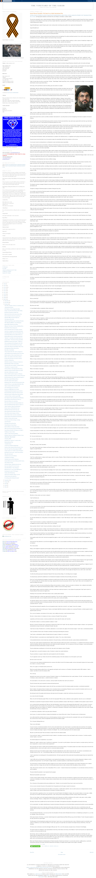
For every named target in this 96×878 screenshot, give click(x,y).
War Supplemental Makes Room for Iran (12, 348)
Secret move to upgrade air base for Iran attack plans (14, 331)
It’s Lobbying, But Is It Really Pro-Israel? (12, 478)
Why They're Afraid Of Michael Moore (11, 379)
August (6, 481)
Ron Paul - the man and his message (11, 418)
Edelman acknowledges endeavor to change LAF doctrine (15, 375)
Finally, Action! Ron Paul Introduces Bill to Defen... (14, 310)
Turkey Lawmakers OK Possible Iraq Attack (12, 385)
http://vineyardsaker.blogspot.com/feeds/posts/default (15, 164)
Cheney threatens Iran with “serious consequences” (14, 351)
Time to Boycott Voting (9, 462)
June (6, 485)
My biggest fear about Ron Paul (10, 423)
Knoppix (4, 545)
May (6, 487)
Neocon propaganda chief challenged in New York (13, 343)
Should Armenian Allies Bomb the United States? (13, 416)
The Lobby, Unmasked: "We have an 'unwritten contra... (14, 305)
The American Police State (9, 319)
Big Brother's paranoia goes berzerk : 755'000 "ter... (14, 341)
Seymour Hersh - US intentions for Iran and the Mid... (14, 339)
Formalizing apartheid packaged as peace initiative (14, 390)
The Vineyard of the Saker (48, 5)
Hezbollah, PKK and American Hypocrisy (12, 317)
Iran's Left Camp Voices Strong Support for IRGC (13, 449)
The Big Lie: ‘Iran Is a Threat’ (10, 431)
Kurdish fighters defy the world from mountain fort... (14, 336)
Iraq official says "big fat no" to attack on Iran (13, 440)
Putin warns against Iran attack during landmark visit (14, 402)
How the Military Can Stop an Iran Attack (12, 426)
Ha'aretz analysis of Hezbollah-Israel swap (12, 408)
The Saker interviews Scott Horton (11, 455)
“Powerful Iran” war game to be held (11, 367)
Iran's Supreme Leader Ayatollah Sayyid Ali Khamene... (14, 397)
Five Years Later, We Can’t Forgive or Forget (12, 419)
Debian (4, 541)
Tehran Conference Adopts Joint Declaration (12, 406)
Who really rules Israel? (9, 454)
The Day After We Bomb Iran (10, 472)
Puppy (4, 547)
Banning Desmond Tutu (9, 442)
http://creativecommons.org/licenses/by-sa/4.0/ (39, 867)
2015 (5, 285)
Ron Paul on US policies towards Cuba (11, 312)
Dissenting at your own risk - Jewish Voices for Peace (14, 452)
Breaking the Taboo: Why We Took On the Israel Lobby (14, 382)
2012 (5, 290)
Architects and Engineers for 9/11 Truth (9, 270)
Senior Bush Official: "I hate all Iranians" (12, 467)
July (6, 483)
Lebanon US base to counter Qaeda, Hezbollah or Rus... (14, 384)
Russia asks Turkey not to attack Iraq (11, 401)
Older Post (91, 852)
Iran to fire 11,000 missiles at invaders (11, 372)
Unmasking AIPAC (8, 438)
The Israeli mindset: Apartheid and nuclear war (13, 464)
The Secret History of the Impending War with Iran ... (14, 368)
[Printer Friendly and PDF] (35, 846)
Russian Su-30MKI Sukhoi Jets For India (12, 389)
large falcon (38, 874)
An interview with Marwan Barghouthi (11, 445)
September (7, 480)
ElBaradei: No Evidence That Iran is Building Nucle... (14, 326)
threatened (58, 874)
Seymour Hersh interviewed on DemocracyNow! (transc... (15, 460)
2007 (5, 299)
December (7, 300)
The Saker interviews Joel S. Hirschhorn (12, 459)
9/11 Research (5, 267)
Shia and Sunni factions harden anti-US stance (13, 411)
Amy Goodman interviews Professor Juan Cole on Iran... (14, 353)
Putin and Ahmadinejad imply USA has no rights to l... (14, 404)
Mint (3, 543)
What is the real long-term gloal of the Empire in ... (13, 428)
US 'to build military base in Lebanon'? (11, 387)
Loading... (4, 278)
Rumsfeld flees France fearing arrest (11, 327)
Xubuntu (4, 544)
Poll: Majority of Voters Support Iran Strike (12, 309)
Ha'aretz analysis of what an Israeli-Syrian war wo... (14, 355)
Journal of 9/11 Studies (7, 273)
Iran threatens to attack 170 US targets (11, 471)
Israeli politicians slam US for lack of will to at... (13, 399)
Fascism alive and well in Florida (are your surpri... (13, 344)
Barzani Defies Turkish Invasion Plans (11, 324)
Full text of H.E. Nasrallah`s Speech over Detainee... (14, 373)
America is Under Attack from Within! (11, 433)
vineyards (41, 876)
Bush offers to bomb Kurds (9, 350)
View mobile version (61, 854)
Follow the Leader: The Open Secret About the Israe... (14, 394)
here (48, 875)
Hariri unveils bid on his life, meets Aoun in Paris (13, 314)
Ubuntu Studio (5, 549)
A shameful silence (8, 443)
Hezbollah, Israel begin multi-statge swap (12, 409)
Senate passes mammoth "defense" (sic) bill (12, 474)
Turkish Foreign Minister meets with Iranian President (14, 321)
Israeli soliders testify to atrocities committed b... (13, 414)
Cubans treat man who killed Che (10, 476)
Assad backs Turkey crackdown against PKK (12, 396)
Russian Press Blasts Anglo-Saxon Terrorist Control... (14, 392)
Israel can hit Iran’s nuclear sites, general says (12, 315)
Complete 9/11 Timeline (7, 271)
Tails (3, 548)
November (7, 302)
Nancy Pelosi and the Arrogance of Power (12, 413)
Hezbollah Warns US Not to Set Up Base (12, 363)
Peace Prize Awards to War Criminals (11, 380)
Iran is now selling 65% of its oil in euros (12, 466)
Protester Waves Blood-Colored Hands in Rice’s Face (14, 346)
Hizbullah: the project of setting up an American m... (14, 361)
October (6, 304)
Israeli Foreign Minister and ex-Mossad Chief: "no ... (14, 334)
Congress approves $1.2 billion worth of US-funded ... (14, 450)
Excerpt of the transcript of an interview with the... (13, 358)
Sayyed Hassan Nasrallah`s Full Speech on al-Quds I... (14, 430)
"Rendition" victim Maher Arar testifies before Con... (14, 338)
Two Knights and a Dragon (9, 457)
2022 (5, 283)
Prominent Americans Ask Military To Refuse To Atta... (14, 435)
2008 (5, 297)
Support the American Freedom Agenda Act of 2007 (14, 370)
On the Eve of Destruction (9, 360)
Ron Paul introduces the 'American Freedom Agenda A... (14, 377)
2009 (5, 295)
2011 (5, 292)
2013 (5, 289)
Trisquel (4, 551)
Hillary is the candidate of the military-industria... (13, 356)
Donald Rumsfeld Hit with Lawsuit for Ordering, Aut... (14, 332)
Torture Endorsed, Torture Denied (10, 425)
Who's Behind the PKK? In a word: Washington (13, 322)
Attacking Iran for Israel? (9, 307)
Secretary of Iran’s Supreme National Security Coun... (14, 447)
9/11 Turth (4, 268)
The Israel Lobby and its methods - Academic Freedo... (14, 365)
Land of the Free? (8, 421)
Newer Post (32, 852)
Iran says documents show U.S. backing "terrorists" (13, 329)
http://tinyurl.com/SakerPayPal (12, 92)
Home (62, 852)
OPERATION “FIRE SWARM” (10, 437)
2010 (5, 294)
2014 (5, 287)
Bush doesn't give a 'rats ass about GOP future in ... (13, 469)
